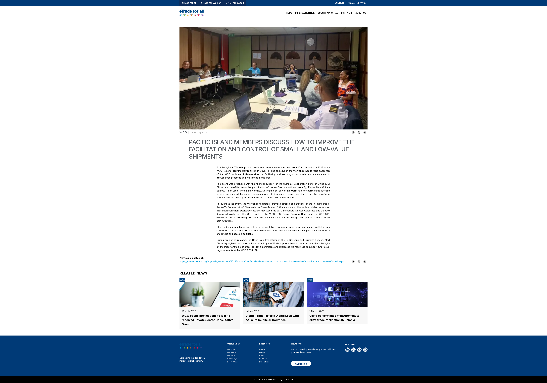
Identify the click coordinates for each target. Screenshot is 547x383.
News (261, 355)
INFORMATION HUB (305, 13)
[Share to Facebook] (353, 132)
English (339, 3)
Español (361, 3)
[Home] (191, 12)
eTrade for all (189, 2)
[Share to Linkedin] (364, 132)
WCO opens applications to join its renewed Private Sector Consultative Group (207, 320)
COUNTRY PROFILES (328, 13)
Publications (264, 362)
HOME (289, 13)
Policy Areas (232, 362)
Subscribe (301, 363)
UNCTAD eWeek (235, 2)
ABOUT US (360, 13)
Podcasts (263, 359)
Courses (262, 349)
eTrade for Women (211, 2)
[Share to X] (359, 132)
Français (350, 3)
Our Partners (232, 352)
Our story (231, 349)
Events (262, 352)
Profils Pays (232, 359)
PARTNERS (347, 13)
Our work (231, 355)
